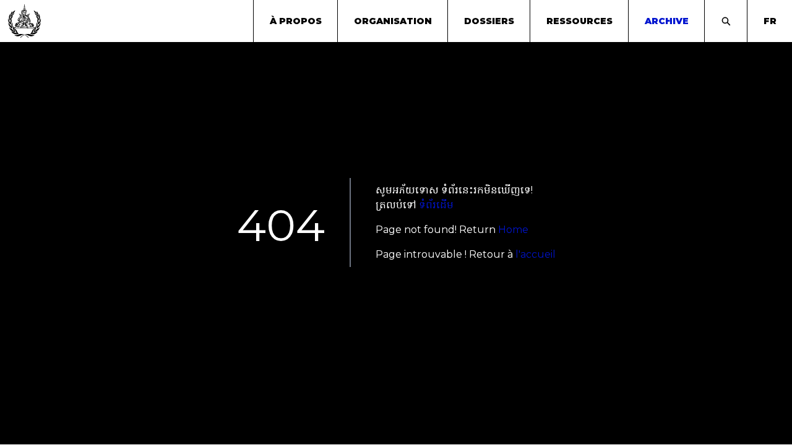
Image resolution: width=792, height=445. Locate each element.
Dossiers (489, 21)
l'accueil (535, 254)
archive (667, 21)
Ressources (579, 21)
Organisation (393, 21)
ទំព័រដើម (436, 205)
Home (513, 229)
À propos (296, 21)
